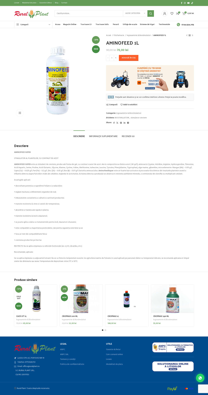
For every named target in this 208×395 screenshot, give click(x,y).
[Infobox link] (185, 24)
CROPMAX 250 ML (161, 316)
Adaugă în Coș (129, 57)
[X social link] (117, 123)
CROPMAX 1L (113, 316)
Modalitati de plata (114, 364)
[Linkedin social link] (124, 123)
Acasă (108, 35)
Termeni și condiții (67, 359)
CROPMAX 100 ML (70, 316)
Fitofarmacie (119, 35)
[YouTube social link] (188, 3)
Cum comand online (114, 354)
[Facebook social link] (181, 3)
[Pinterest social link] (121, 123)
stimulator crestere (139, 117)
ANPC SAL (64, 354)
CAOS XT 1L (21, 316)
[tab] (79, 134)
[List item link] (35, 362)
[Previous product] (186, 35)
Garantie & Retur (113, 349)
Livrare (109, 359)
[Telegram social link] (128, 123)
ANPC (62, 349)
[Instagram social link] (184, 3)
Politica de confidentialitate (72, 364)
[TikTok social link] (192, 3)
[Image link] (35, 348)
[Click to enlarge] (19, 113)
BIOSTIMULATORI (122, 117)
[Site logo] (31, 13)
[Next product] (192, 35)
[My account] (164, 13)
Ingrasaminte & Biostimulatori (139, 35)
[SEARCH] (150, 13)
